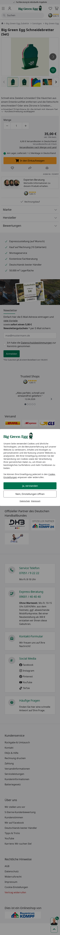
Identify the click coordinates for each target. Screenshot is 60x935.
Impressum (35, 501)
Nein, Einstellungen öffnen (30, 494)
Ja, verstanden (30, 485)
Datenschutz (25, 501)
